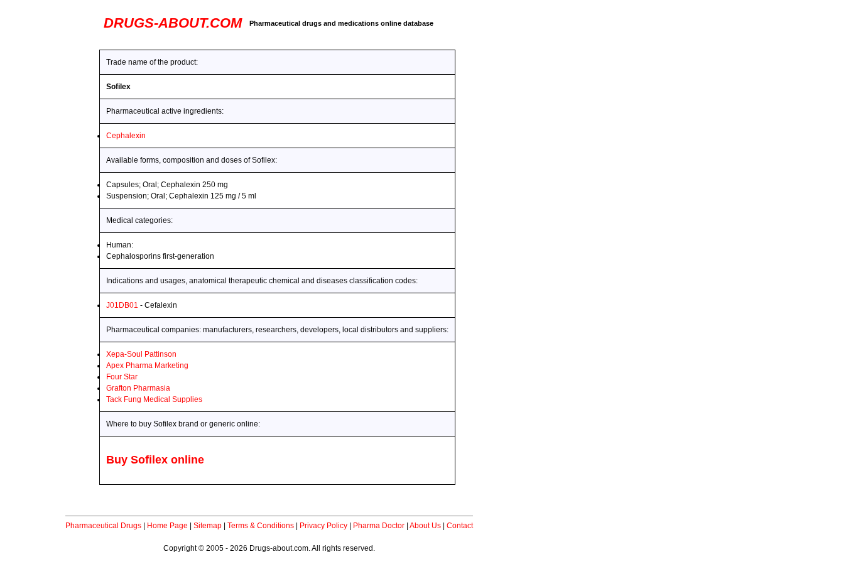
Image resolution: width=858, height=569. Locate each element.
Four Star (122, 376)
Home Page (167, 525)
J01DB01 (122, 305)
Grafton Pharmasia (138, 388)
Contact (460, 525)
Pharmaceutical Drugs (103, 525)
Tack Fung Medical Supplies (154, 399)
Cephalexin (126, 135)
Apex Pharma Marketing (147, 365)
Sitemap (207, 525)
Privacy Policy (323, 525)
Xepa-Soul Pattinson (141, 354)
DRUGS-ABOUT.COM (173, 23)
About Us (425, 525)
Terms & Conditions (260, 525)
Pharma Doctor (379, 525)
